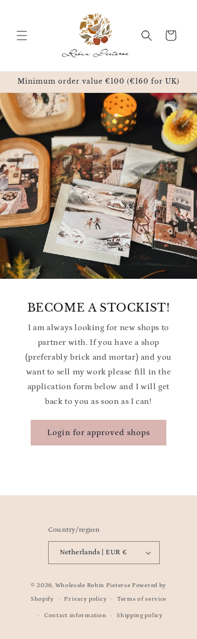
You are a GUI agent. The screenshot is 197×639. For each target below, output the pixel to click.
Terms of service (141, 599)
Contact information (75, 615)
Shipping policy (140, 615)
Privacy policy (85, 599)
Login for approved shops (98, 432)
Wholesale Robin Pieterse (93, 585)
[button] (22, 36)
